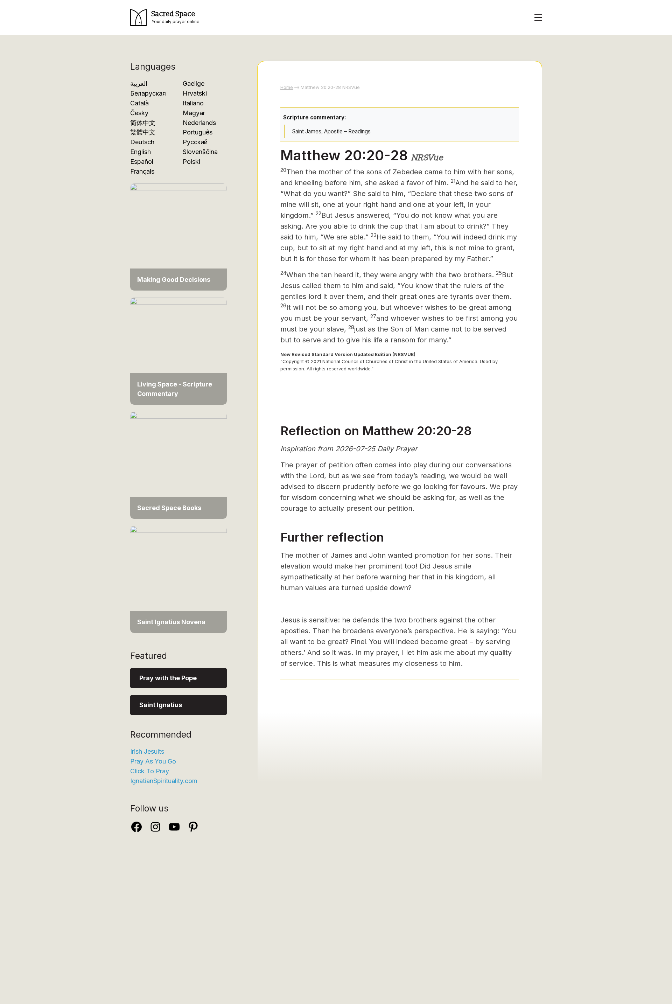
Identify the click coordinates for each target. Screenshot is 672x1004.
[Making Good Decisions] (178, 236)
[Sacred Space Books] (178, 464)
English (140, 151)
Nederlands (199, 122)
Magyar (194, 113)
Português (197, 132)
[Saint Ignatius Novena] (178, 579)
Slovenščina (200, 151)
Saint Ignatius (160, 705)
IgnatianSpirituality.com (163, 781)
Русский (195, 142)
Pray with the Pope (168, 678)
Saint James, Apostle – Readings (331, 131)
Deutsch (142, 142)
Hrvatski (195, 93)
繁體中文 (142, 132)
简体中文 (142, 122)
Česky (139, 113)
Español (141, 161)
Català (139, 103)
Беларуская (148, 93)
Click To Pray (149, 771)
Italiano (193, 103)
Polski (191, 161)
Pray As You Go (153, 761)
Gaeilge (193, 83)
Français (142, 171)
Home (286, 87)
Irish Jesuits (147, 751)
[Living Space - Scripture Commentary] (178, 350)
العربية (138, 83)
